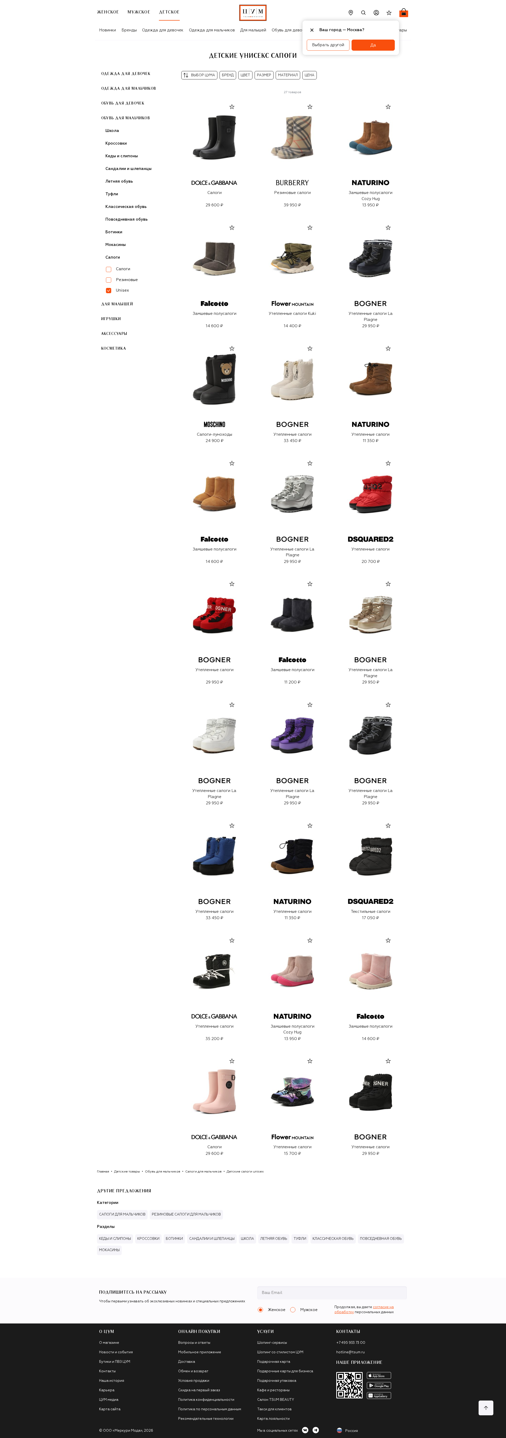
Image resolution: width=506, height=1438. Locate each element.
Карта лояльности (273, 1419)
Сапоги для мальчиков (203, 1171)
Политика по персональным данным (209, 1409)
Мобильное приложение (199, 1352)
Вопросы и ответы (194, 1343)
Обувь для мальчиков (125, 118)
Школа (112, 131)
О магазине (109, 1343)
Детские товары (127, 1171)
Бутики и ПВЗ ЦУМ (114, 1362)
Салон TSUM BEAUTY (275, 1400)
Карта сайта (109, 1409)
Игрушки (111, 319)
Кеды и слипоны (121, 156)
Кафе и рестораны (273, 1390)
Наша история (111, 1381)
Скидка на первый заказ (199, 1390)
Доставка (186, 1362)
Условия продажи (193, 1381)
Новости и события (116, 1352)
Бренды (129, 30)
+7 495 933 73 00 (350, 1343)
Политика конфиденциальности (206, 1400)
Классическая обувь (126, 207)
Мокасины (115, 245)
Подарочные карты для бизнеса (285, 1371)
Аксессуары (114, 334)
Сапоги (112, 257)
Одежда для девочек (162, 30)
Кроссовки (116, 143)
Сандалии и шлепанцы (128, 169)
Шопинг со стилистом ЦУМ (280, 1352)
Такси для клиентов (274, 1409)
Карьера (106, 1390)
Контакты (107, 1371)
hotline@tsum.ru (350, 1352)
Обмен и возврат (193, 1371)
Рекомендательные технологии (205, 1419)
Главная (103, 1171)
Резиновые (127, 280)
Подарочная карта (273, 1362)
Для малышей (253, 30)
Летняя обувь (119, 181)
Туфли (111, 194)
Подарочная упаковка (276, 1381)
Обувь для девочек (290, 30)
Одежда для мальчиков (212, 30)
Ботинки (113, 232)
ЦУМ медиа (108, 1400)
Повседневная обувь (126, 219)
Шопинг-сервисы (272, 1343)
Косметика (113, 348)
